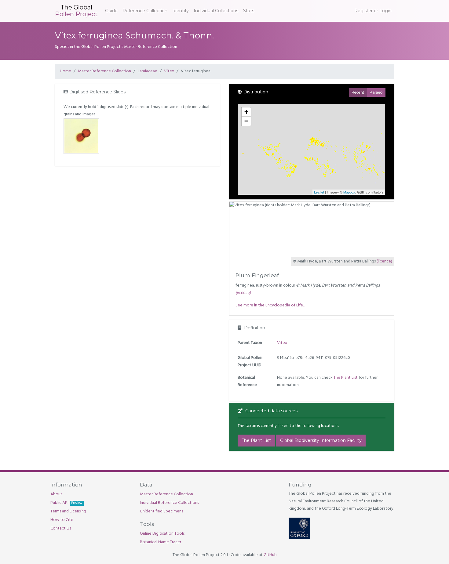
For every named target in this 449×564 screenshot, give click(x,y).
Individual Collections (216, 10)
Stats (248, 10)
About (56, 494)
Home (65, 71)
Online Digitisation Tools (162, 533)
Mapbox (349, 192)
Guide (111, 10)
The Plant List (346, 377)
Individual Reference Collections (169, 502)
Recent (358, 92)
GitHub (270, 555)
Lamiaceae (147, 71)
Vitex (169, 71)
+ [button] (246, 112)
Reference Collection (144, 10)
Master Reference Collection (104, 71)
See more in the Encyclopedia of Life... (270, 305)
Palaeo (376, 92)
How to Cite (61, 519)
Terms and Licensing (68, 511)
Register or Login (373, 10)
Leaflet (319, 192)
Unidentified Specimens (161, 511)
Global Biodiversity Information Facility (321, 440)
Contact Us (60, 528)
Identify (180, 10)
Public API (66, 502)
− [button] (246, 121)
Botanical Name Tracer (160, 542)
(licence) (384, 261)
